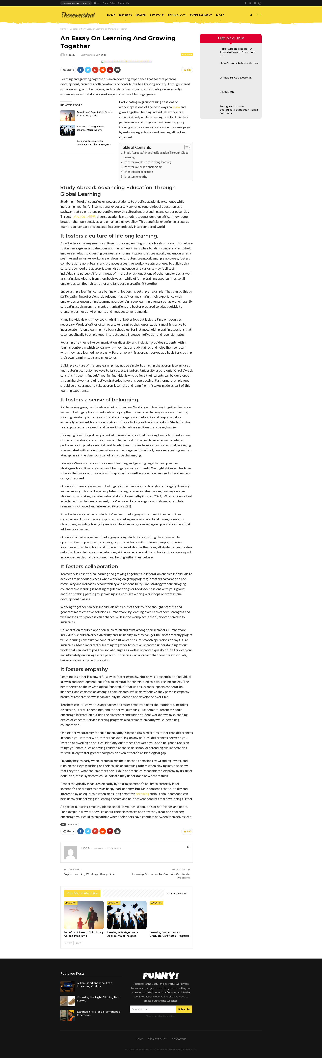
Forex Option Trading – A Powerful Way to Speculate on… (237, 52)
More (220, 15)
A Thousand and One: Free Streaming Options (94, 984)
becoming (142, 794)
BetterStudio (191, 1049)
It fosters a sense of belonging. (143, 167)
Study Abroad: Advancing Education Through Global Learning (156, 155)
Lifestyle (157, 15)
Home (97, 3)
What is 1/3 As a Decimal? (236, 77)
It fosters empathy (135, 176)
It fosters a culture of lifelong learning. (148, 162)
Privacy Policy (109, 3)
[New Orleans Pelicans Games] (210, 67)
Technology (177, 15)
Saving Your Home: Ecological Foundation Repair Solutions (239, 110)
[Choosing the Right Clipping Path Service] (67, 1001)
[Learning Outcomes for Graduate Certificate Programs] (67, 144)
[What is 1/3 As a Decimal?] (210, 81)
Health (141, 15)
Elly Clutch (227, 91)
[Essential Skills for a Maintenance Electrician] (67, 1015)
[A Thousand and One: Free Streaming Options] (67, 986)
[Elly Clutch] (210, 95)
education (72, 824)
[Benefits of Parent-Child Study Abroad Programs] (67, 115)
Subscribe (184, 1009)
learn (176, 107)
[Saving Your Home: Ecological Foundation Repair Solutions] (210, 110)
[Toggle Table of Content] (186, 147)
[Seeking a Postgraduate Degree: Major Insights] (67, 130)
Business (125, 15)
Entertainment (201, 15)
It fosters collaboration (138, 171)
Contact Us (123, 3)
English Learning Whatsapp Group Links (89, 874)
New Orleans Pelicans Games (239, 63)
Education (187, 54)
